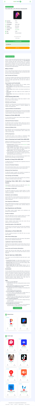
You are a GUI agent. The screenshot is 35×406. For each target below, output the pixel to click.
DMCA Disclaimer (21, 404)
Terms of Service (27, 404)
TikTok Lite (24, 361)
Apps (8, 6)
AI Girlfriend (11, 361)
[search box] (30, 2)
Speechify (24, 346)
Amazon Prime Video (11, 391)
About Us (12, 404)
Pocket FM (11, 346)
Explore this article (10, 56)
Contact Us (16, 404)
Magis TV (23, 376)
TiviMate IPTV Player (23, 391)
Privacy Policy (7, 404)
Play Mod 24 (25, 144)
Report (18, 47)
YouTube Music (11, 376)
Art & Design (11, 6)
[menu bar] (5, 2)
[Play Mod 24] (17, 2)
